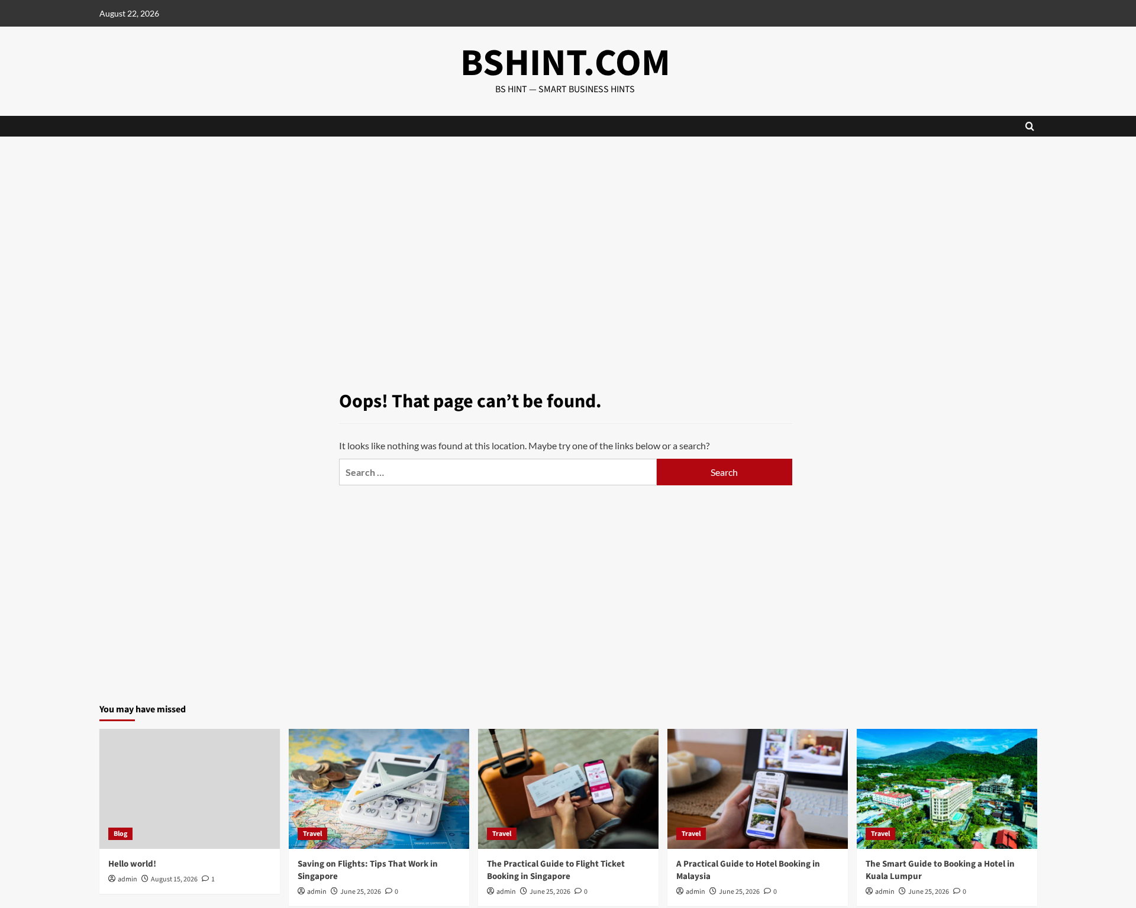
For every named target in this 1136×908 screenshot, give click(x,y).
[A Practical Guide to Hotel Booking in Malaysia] (757, 789)
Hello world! (132, 864)
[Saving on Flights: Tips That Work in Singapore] (379, 789)
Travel (312, 834)
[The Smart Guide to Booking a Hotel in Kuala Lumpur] (947, 789)
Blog (120, 834)
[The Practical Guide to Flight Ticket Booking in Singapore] (568, 789)
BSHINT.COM (565, 63)
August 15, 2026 (174, 879)
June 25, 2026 (360, 892)
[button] (1029, 126)
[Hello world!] (189, 789)
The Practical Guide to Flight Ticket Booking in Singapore (556, 870)
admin (127, 879)
